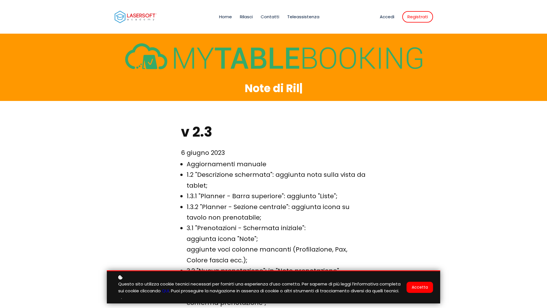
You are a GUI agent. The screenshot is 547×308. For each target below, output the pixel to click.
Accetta (420, 287)
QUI (165, 291)
